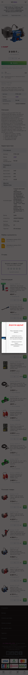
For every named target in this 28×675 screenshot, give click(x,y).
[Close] (26, 322)
